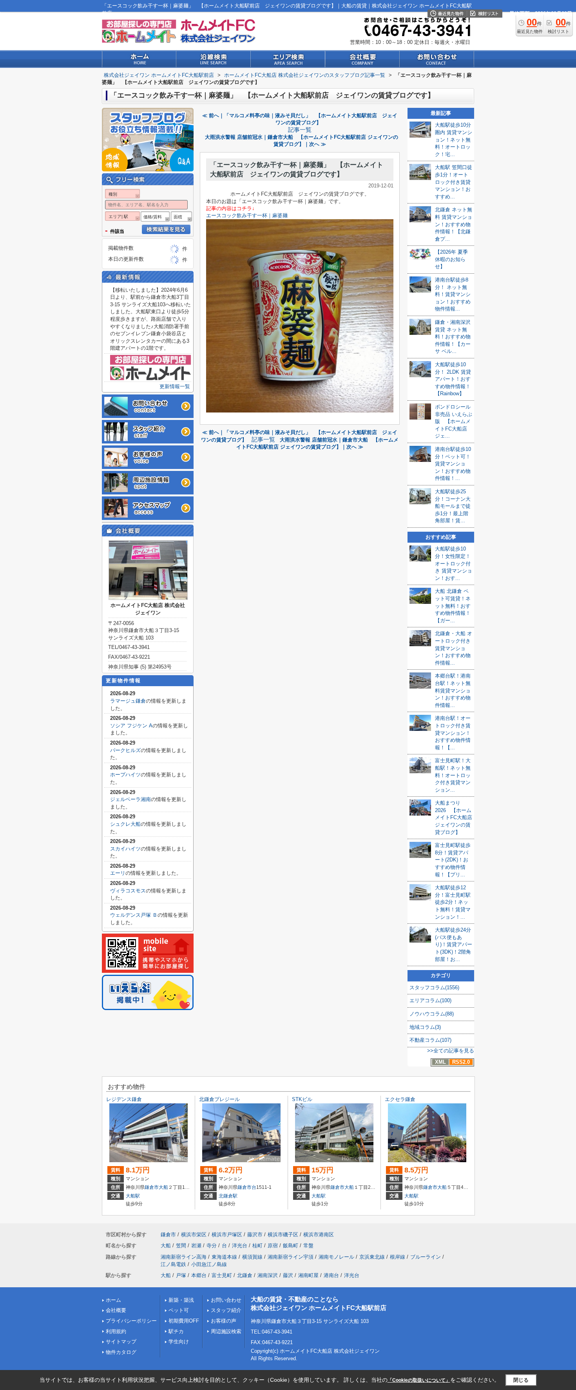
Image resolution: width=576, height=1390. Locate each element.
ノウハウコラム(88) (431, 1014)
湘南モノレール (336, 1257)
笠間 (181, 1245)
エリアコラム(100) (430, 1000)
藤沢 (288, 1275)
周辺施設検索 (226, 1331)
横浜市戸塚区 (227, 1234)
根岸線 (397, 1257)
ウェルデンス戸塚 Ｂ (134, 915)
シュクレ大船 (125, 824)
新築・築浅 (181, 1300)
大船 (163, 1187)
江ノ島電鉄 (173, 1264)
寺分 (211, 1245)
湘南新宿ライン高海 (183, 1257)
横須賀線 (252, 1257)
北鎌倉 (244, 1275)
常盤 (308, 1245)
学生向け (178, 1342)
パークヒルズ (125, 750)
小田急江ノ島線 (209, 1264)
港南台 (331, 1275)
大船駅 (133, 1196)
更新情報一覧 (174, 386)
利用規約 (116, 1331)
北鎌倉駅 (228, 1196)
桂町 (257, 1245)
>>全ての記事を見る (450, 1051)
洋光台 (239, 1245)
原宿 (273, 1245)
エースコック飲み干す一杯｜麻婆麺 (247, 215)
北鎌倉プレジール (219, 1099)
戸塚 (181, 1275)
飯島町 (290, 1245)
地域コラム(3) (425, 1027)
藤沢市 (255, 1234)
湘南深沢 (267, 1275)
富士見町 (222, 1275)
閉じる (521, 1380)
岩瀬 (196, 1245)
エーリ (117, 873)
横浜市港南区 (318, 1234)
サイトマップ (121, 1342)
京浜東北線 (372, 1257)
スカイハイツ (125, 849)
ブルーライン (425, 1257)
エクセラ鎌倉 (400, 1099)
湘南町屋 (308, 1275)
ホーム (113, 1300)
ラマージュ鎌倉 (128, 701)
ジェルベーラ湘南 (130, 799)
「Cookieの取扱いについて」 (419, 1380)
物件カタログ (121, 1352)
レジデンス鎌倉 (124, 1099)
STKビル (302, 1099)
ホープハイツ (125, 775)
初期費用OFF (183, 1321)
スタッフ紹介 (226, 1310)
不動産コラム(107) (430, 1040)
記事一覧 (300, 130)
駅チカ (176, 1331)
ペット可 (178, 1310)
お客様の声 (223, 1321)
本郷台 (198, 1275)
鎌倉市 (152, 1187)
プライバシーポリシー (131, 1321)
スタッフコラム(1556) (434, 987)
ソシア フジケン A (131, 726)
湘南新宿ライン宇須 (290, 1257)
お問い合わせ (226, 1300)
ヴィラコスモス (128, 891)
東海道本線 (224, 1257)
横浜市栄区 (193, 1234)
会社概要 (116, 1310)
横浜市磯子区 (283, 1234)
